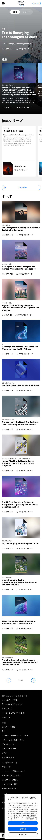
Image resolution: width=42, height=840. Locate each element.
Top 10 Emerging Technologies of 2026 (19, 35)
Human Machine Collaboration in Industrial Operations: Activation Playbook (18, 463)
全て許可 (23, 829)
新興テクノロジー (7, 541)
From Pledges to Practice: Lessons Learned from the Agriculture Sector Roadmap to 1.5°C (19, 662)
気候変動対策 (6, 225)
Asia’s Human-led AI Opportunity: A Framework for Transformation (19, 622)
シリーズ (26, 12)
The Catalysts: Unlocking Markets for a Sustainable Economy (21, 228)
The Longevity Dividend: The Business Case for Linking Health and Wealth (20, 423)
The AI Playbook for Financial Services (20, 385)
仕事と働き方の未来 (8, 85)
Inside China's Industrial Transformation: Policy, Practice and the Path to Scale (19, 582)
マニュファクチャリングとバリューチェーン (16, 458)
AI (2, 344)
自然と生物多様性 (7, 657)
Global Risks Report (13, 131)
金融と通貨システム (8, 383)
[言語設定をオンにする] (3, 835)
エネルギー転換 (7, 264)
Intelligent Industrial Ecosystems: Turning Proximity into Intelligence (19, 267)
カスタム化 (23, 835)
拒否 (22, 823)
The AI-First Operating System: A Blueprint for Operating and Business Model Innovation (20, 504)
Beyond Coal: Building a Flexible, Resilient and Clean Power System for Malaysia (20, 307)
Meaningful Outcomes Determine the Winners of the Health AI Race (20, 348)
